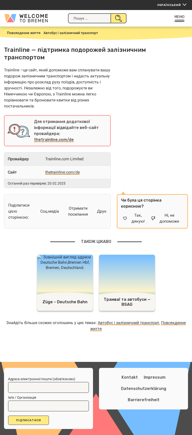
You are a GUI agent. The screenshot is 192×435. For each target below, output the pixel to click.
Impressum (155, 377)
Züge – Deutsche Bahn (65, 302)
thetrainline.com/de (54, 139)
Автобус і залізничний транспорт (128, 322)
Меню (179, 17)
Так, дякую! (138, 218)
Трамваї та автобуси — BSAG (127, 302)
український (169, 5)
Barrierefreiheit (144, 399)
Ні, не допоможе (169, 218)
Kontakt (130, 377)
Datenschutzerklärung (143, 388)
